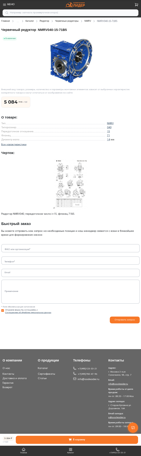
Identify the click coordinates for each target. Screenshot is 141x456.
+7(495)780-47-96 (87, 374)
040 (109, 127)
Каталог (43, 368)
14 (108, 140)
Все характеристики (13, 144)
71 (108, 135)
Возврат (7, 387)
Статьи (42, 378)
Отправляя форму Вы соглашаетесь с (28, 311)
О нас (6, 368)
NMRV (110, 123)
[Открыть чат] (133, 428)
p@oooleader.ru (117, 417)
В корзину (79, 440)
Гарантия (8, 383)
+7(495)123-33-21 (87, 369)
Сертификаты (46, 374)
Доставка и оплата (15, 378)
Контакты (8, 374)
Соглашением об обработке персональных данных (28, 313)
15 (108, 131)
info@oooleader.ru (88, 379)
